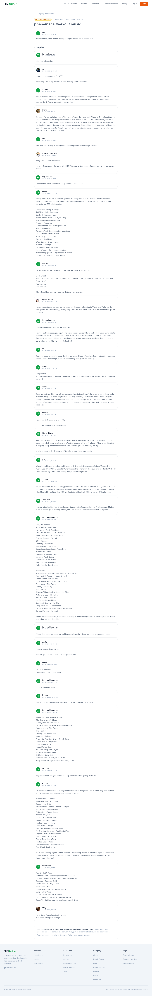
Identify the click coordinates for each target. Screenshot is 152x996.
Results (84, 4)
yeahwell (45, 263)
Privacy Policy (128, 955)
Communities (96, 4)
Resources (67, 955)
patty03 (45, 908)
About (95, 955)
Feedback (97, 979)
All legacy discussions (45, 14)
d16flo (44, 366)
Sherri (44, 110)
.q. (43, 69)
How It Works (98, 959)
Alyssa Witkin (47, 300)
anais (44, 459)
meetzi (44, 192)
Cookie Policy (128, 963)
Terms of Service (130, 959)
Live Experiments (70, 4)
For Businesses (111, 4)
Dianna (45, 479)
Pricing (124, 4)
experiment (83, 932)
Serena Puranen (48, 54)
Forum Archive (69, 967)
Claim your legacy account (79, 935)
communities (104, 932)
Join (144, 4)
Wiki (65, 971)
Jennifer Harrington (50, 517)
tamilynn (45, 89)
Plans (95, 963)
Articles (66, 959)
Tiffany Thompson (49, 153)
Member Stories (69, 963)
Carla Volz (46, 500)
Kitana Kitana (47, 433)
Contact (96, 975)
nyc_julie (45, 768)
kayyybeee (46, 866)
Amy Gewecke (48, 176)
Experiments (38, 955)
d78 (43, 349)
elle (43, 32)
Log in (134, 4)
